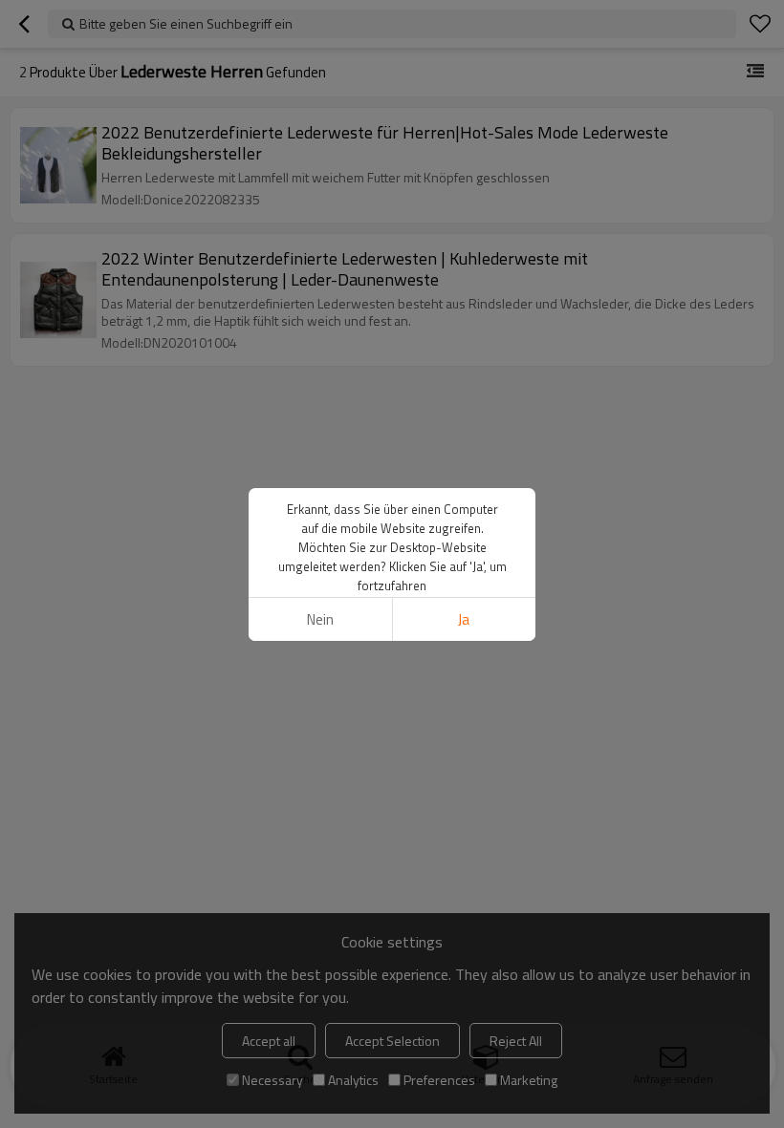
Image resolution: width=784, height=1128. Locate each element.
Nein (320, 619)
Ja (463, 619)
